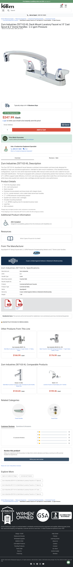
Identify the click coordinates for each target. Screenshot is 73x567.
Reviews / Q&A (53, 158)
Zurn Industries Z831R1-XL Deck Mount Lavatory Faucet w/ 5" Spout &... (22, 480)
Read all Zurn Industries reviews (11, 466)
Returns (19, 551)
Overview (17, 158)
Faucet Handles (19, 418)
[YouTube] (43, 563)
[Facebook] (31, 563)
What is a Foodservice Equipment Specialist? (21, 151)
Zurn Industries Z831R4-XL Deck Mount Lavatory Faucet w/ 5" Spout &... (22, 494)
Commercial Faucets (50, 18)
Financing (19, 553)
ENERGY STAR (19, 541)
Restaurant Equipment (20, 18)
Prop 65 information (12, 322)
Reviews (55, 553)
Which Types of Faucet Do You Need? (30, 238)
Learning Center (55, 538)
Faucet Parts (54, 418)
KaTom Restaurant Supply (7, 18)
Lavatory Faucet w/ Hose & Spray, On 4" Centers (55, 384)
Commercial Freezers (26, 476)
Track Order (19, 548)
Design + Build (19, 533)
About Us (55, 541)
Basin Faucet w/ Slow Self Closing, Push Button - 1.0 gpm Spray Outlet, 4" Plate (55, 349)
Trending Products (19, 546)
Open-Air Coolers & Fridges (9, 476)
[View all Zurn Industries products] (36, 253)
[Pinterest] (37, 563)
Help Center (55, 533)
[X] (34, 563)
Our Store (55, 548)
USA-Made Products (19, 543)
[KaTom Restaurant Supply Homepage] (7, 6)
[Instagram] (40, 563)
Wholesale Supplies (19, 538)
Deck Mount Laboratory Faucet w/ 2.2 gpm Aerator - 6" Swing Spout (18, 349)
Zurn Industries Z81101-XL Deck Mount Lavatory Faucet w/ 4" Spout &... (22, 485)
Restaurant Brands (19, 536)
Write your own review (36, 459)
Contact (55, 546)
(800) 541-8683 (17, 149)
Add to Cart (41, 130)
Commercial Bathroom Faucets (10, 20)
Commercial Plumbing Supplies (35, 18)
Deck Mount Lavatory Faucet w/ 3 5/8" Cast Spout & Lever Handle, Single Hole (19, 385)
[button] (61, 6)
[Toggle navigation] (3, 10)
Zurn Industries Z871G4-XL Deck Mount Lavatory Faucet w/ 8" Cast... (21, 489)
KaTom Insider (55, 551)
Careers (55, 543)
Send (66, 125)
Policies (55, 536)
